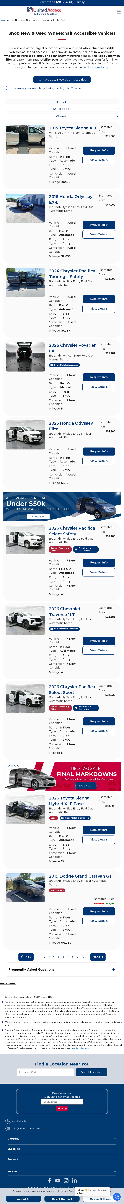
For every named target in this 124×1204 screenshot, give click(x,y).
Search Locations (92, 1072)
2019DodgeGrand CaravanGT (80, 876)
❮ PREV (26, 956)
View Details (99, 160)
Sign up (62, 1108)
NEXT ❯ (98, 956)
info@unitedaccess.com (26, 1128)
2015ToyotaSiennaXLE (73, 128)
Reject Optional (62, 1199)
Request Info (99, 150)
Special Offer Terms (80, 1048)
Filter (62, 102)
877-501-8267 (20, 1121)
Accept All (23, 1199)
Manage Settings (100, 1199)
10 (83, 956)
